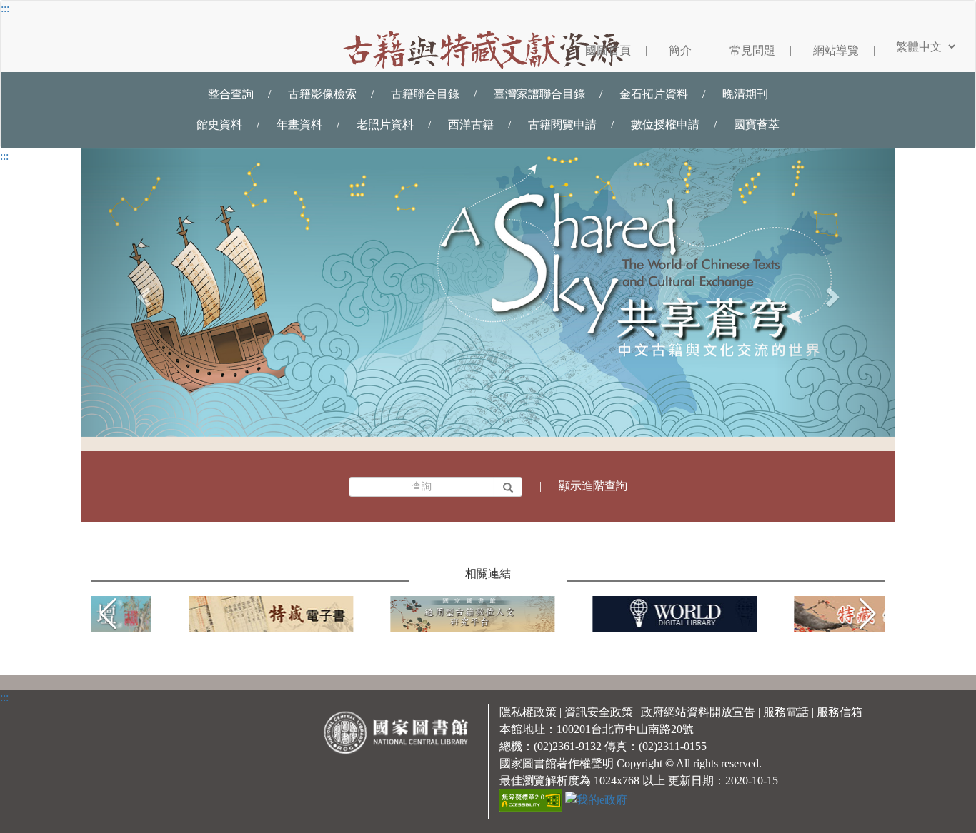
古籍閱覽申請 (562, 124)
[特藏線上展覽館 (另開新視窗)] (791, 614)
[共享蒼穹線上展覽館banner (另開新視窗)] (488, 292)
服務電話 (786, 712)
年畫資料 (299, 124)
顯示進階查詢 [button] (593, 486)
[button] (867, 614)
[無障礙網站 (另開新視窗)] (532, 799)
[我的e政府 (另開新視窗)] (596, 799)
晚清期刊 (745, 94)
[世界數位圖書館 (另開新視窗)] (589, 614)
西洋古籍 (471, 124)
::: (5, 8)
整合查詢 (231, 94)
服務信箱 (839, 712)
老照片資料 (385, 124)
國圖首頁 (616, 50)
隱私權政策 (528, 712)
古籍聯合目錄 (425, 94)
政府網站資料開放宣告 (698, 712)
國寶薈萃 (757, 124)
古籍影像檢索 (322, 94)
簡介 (688, 50)
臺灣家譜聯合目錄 (539, 94)
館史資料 (219, 124)
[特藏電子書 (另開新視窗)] (185, 614)
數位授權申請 (665, 124)
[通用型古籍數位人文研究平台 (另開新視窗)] (387, 614)
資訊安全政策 (598, 712)
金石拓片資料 (653, 94)
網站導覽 (844, 50)
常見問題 (760, 50)
